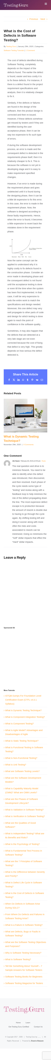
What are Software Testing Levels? (22, 771)
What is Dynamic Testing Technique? (25, 415)
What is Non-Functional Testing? (21, 758)
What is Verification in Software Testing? (25, 816)
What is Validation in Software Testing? (24, 809)
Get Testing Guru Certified (19, 1027)
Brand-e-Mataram (37, 1041)
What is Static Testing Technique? (21, 741)
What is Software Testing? (18, 959)
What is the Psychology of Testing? (22, 844)
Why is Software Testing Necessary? (23, 953)
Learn (28, 1023)
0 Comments (29, 445)
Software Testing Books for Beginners (23, 976)
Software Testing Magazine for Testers (24, 983)
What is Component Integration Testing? (25, 717)
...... (39, 1037)
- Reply (43, 461)
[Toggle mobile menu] (46, 3)
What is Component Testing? (19, 723)
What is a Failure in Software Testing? (24, 925)
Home (18, 1023)
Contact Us (38, 1027)
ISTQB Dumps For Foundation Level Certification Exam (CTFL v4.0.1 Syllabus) (23, 700)
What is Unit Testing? (15, 764)
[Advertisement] (25, 37)
